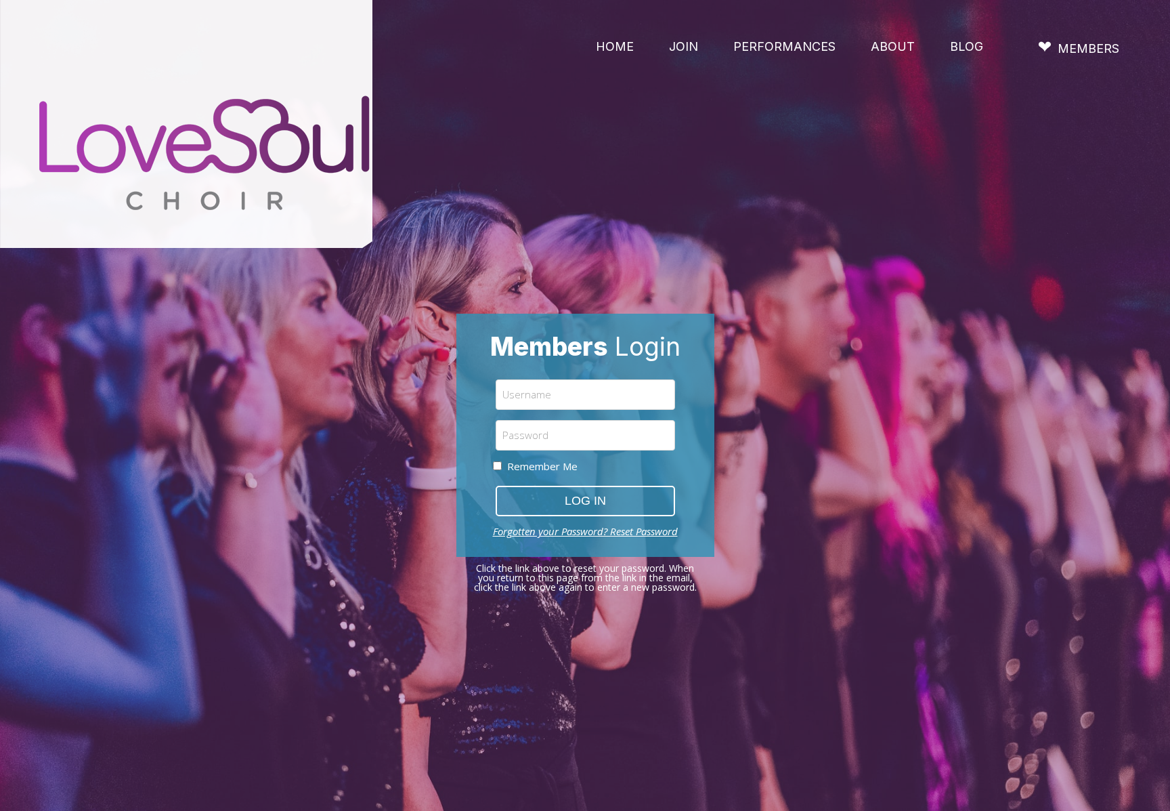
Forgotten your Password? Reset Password (585, 531)
